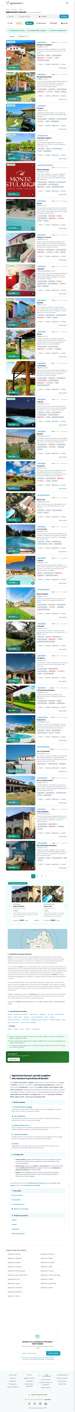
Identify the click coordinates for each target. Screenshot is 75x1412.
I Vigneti (40, 560)
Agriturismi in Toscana (47, 1271)
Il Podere (40, 108)
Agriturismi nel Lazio (14, 1279)
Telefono (41, 64)
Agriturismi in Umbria (47, 1279)
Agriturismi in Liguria (14, 1283)
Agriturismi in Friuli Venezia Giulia (17, 1275)
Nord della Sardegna (37, 1017)
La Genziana (41, 365)
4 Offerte (50, 382)
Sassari (10, 1029)
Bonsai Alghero (42, 594)
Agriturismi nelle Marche (15, 1292)
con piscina (44, 1001)
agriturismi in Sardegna (33, 1185)
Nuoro (22, 1029)
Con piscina (17, 1199)
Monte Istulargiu (43, 170)
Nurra (46, 1017)
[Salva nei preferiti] (32, 42)
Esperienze (13, 1381)
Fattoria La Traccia (44, 237)
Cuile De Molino (42, 812)
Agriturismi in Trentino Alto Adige (50, 1275)
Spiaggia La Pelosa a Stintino (39, 1019)
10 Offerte (52, 447)
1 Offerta (50, 91)
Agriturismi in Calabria (14, 1262)
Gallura (10, 1017)
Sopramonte (25, 1019)
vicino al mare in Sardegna (28, 1022)
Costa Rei (50, 1014)
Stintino (14, 1224)
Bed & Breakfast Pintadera (47, 845)
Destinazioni (12, 1384)
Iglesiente (26, 1017)
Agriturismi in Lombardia (15, 1287)
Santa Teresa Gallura (18, 1233)
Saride (39, 334)
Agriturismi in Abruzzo (14, 1254)
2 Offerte (50, 57)
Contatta (64, 64)
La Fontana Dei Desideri (46, 690)
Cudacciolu (41, 720)
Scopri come (13, 1059)
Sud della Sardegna (54, 1019)
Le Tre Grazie (42, 529)
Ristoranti (13, 1378)
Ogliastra (52, 1017)
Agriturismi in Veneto (47, 1287)
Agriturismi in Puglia (46, 1258)
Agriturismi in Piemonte (47, 1254)
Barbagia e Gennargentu (21, 1014)
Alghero (14, 1220)
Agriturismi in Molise (14, 1296)
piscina (54, 1183)
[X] (35, 1404)
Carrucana (41, 466)
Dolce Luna (41, 500)
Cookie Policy (50, 1359)
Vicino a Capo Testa (13, 1022)
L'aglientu (40, 269)
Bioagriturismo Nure (44, 77)
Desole (39, 203)
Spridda (40, 434)
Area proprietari (45, 1379)
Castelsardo (15, 1229)
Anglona (10, 1014)
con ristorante (54, 1001)
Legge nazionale (46, 1387)
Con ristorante (18, 1195)
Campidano (43, 1014)
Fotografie (56, 64)
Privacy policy (62, 1381)
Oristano (16, 1029)
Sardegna (14, 9)
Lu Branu (40, 402)
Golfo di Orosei (17, 1017)
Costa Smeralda (59, 1014)
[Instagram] (40, 1404)
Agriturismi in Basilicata (14, 1258)
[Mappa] (32, 68)
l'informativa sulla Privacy (37, 1359)
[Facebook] (29, 1404)
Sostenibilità (29, 1381)
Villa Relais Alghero (44, 138)
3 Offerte (50, 252)
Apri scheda (62, 68)
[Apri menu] (67, 3)
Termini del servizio (62, 1378)
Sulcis (63, 1019)
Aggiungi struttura (29, 1378)
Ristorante (22, 36)
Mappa (38, 946)
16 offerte (20, 23)
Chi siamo (48, 1399)
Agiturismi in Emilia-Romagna (16, 1271)
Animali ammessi (18, 1204)
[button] (48, 16)
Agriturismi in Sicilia (46, 1266)
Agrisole (40, 302)
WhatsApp (48, 64)
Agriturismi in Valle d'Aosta (48, 1283)
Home (7, 9)
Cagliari (28, 1029)
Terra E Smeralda (43, 751)
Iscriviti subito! (53, 1353)
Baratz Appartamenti (45, 780)
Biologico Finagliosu (44, 45)
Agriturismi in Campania (15, 1266)
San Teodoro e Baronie (14, 1019)
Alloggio (12, 36)
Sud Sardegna (36, 1029)
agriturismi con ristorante (37, 1183)
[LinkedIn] (46, 1404)
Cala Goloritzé (34, 1014)
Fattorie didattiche (12, 1387)
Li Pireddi (40, 626)
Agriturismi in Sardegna (21, 1209)
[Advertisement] (37, 1311)
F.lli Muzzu (41, 658)
